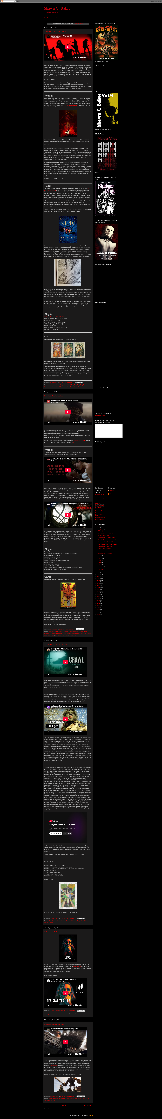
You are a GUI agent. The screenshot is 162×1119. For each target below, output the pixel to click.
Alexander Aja (64, 920)
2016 (98, 592)
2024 (98, 574)
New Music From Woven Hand (53, 396)
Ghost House (53, 1065)
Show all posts (79, 23)
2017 (98, 589)
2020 (98, 583)
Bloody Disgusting (100, 517)
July (100, 556)
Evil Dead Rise (69, 385)
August (101, 529)
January (101, 569)
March (100, 564)
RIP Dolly (100, 531)
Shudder (46, 922)
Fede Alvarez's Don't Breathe (53, 932)
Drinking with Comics (98, 508)
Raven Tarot (51, 635)
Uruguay (53, 1100)
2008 (98, 609)
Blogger (91, 1115)
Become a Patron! (100, 415)
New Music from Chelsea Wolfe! (106, 537)
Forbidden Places (100, 511)
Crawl (70, 920)
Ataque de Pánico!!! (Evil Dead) (54, 1024)
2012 (98, 601)
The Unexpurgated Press (99, 514)
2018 (98, 587)
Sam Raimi (70, 386)
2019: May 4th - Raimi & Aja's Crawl (55, 644)
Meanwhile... (55, 18)
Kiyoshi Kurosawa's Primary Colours (107, 544)
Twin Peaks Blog (99, 498)
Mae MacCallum (99, 519)
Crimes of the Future (62, 631)
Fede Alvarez (65, 1013)
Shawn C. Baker (57, 8)
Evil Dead (59, 1013)
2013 (98, 598)
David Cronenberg (74, 631)
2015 (98, 594)
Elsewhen (46, 18)
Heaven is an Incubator (98, 502)
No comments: (69, 382)
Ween (99, 550)
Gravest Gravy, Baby (103, 535)
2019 (50, 920)
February (101, 567)
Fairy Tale (76, 385)
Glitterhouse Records (77, 633)
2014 (98, 596)
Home (64, 1105)
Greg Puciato (83, 385)
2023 (98, 576)
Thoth (51, 922)
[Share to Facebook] (81, 382)
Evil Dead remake (69, 1098)
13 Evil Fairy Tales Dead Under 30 (55, 31)
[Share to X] (79, 382)
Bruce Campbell (60, 385)
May (100, 560)
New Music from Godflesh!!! (105, 542)
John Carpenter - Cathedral (105, 533)
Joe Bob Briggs (76, 920)
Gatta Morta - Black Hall (104, 548)
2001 (98, 614)
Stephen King (77, 386)
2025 (98, 572)
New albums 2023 (53, 386)
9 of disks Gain (56, 920)
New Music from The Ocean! (105, 546)
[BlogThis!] (77, 382)
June (100, 558)
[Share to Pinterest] (82, 382)
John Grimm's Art (100, 500)
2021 (98, 581)
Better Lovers (52, 385)
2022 (98, 578)
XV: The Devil (72, 635)
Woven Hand (65, 635)
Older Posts (87, 1105)
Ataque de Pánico (53, 1098)
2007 (98, 612)
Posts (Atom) (55, 1109)
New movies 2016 (81, 1013)
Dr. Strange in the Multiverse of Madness (60, 633)
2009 (98, 607)
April (100, 562)
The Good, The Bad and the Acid (107, 539)
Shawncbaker (113, 494)
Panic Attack (85, 1098)
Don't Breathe (52, 1013)
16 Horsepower (53, 631)
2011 (98, 603)
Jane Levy (72, 1013)
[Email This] (76, 382)
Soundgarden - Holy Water (105, 553)
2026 (98, 527)
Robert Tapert (62, 386)
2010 (98, 605)
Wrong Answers (99, 505)
